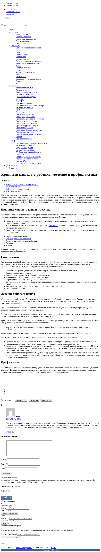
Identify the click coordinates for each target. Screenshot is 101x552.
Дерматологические (24, 94)
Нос (17, 74)
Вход (8, 18)
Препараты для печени (25, 117)
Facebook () (34, 400)
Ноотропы (20, 154)
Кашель (29, 195)
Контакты (10, 14)
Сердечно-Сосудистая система (28, 163)
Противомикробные (24, 128)
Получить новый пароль (11, 537)
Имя (3, 460)
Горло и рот (21, 57)
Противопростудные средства (28, 134)
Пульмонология (22, 41)
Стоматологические (24, 139)
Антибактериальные (24, 88)
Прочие (19, 137)
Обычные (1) (46, 400)
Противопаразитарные (25, 132)
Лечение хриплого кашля (17, 189)
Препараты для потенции (26, 123)
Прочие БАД (21, 161)
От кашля (20, 112)
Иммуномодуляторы (24, 108)
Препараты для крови (25, 114)
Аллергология (22, 34)
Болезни (14, 32)
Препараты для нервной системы (30, 119)
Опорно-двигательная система (28, 157)
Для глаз (19, 99)
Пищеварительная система (27, 159)
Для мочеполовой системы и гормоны (32, 105)
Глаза (18, 52)
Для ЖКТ (20, 101)
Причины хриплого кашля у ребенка (22, 185)
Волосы (19, 50)
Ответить (10, 432)
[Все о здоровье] (8, 501)
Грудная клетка (22, 59)
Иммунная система (24, 145)
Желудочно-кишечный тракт (28, 63)
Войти (53, 548)
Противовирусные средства (27, 125)
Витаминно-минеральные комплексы (31, 143)
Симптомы (15, 46)
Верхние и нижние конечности (29, 48)
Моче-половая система (25, 72)
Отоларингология (23, 37)
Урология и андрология (26, 39)
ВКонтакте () (21, 400)
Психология (21, 77)
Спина (18, 81)
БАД (13, 141)
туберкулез (34, 221)
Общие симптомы (23, 68)
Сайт (3, 469)
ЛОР (18, 110)
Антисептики (21, 90)
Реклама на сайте (13, 12)
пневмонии (53, 226)
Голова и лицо (22, 54)
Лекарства (15, 85)
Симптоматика (13, 187)
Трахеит (9, 245)
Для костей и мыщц (24, 103)
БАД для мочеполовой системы (29, 152)
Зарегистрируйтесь (24, 548)
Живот (18, 65)
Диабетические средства (26, 97)
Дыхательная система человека (29, 61)
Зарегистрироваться (9, 513)
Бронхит (9, 239)
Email (4, 464)
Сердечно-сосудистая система (28, 79)
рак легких (20, 221)
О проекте (10, 9)
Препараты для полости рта (27, 121)
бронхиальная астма (22, 239)
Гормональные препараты (27, 92)
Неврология (21, 43)
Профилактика (13, 191)
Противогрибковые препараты (29, 130)
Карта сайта (6, 490)
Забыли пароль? (14, 523)
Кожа (18, 70)
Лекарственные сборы (25, 150)
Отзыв (3, 455)
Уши (18, 83)
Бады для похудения (24, 148)
